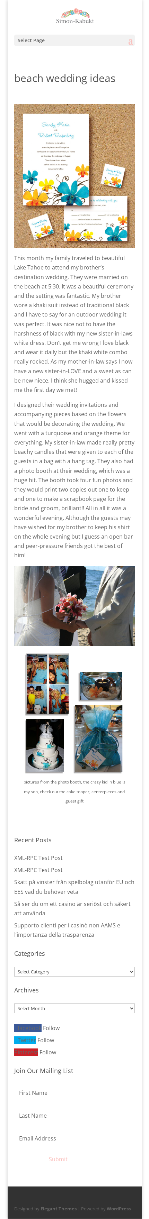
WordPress (119, 1209)
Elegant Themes (59, 1209)
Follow (51, 1028)
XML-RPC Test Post (38, 858)
